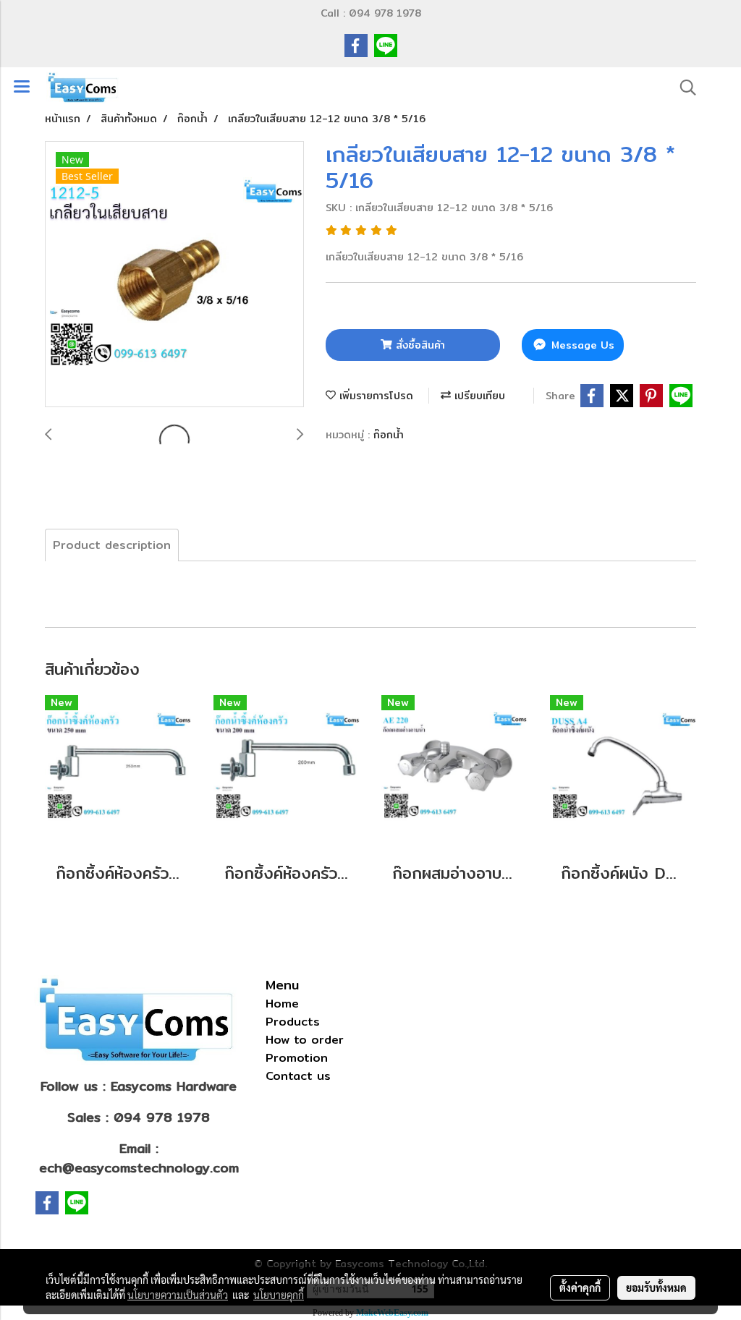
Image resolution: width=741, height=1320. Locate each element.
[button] (683, 87)
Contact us (298, 1076)
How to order (305, 1040)
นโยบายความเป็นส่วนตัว (177, 1294)
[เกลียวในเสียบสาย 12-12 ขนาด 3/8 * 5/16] (174, 275)
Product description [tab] (112, 545)
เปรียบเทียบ (478, 396)
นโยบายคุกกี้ (278, 1294)
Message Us (581, 345)
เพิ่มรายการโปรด (374, 396)
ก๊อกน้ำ (388, 435)
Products (293, 1022)
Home (282, 1004)
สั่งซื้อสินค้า (418, 345)
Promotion (297, 1058)
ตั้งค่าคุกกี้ (580, 1287)
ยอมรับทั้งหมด (656, 1287)
